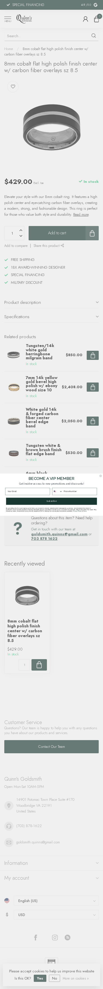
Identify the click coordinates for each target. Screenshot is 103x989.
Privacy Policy (77, 511)
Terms (84, 511)
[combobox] (57, 491)
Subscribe (51, 501)
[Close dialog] (100, 475)
